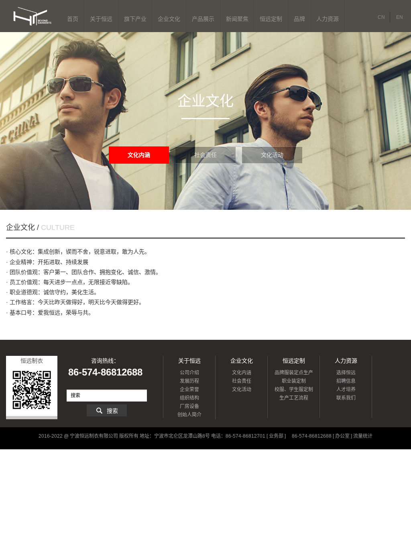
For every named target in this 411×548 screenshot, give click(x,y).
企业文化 (169, 19)
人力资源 (327, 19)
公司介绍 (189, 372)
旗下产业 (135, 19)
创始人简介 (189, 415)
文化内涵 (139, 155)
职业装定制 (294, 381)
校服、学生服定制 (294, 389)
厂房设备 (189, 406)
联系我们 (346, 398)
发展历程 (189, 381)
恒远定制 (271, 19)
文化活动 (272, 155)
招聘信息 (346, 381)
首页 (72, 19)
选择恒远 (346, 372)
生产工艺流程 (293, 398)
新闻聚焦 (237, 19)
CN (381, 17)
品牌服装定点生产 (294, 372)
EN (399, 17)
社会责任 (205, 155)
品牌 (299, 19)
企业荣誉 (189, 389)
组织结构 (189, 398)
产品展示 (203, 19)
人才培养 (346, 389)
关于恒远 (101, 19)
